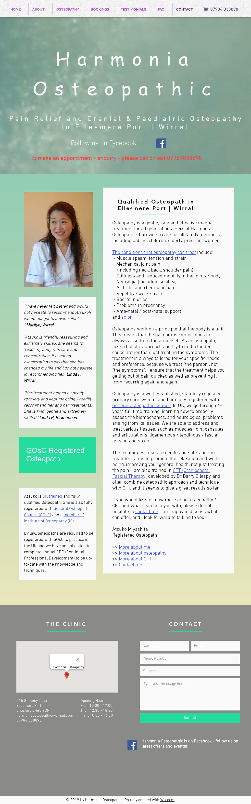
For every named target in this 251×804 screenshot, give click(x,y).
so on (127, 317)
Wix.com (167, 800)
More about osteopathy (142, 553)
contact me (146, 512)
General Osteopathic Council (141, 406)
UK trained (52, 496)
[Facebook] (161, 143)
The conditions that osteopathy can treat (154, 253)
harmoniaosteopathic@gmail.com (44, 715)
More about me (134, 547)
